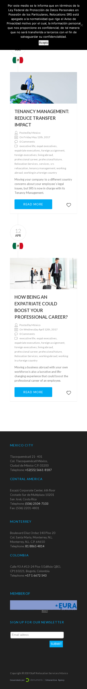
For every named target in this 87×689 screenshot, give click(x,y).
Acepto (43, 42)
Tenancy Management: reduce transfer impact (41, 118)
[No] (81, 25)
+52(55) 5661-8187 (38, 470)
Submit (56, 644)
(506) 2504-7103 (36, 503)
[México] (16, 59)
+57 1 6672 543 (36, 575)
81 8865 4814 (34, 546)
